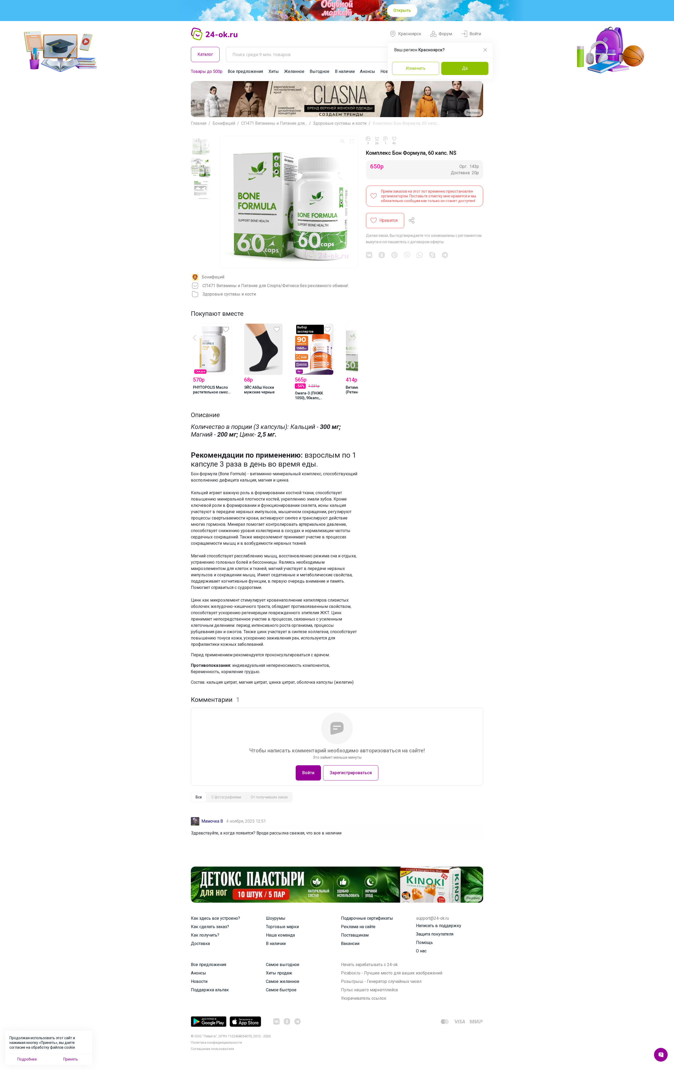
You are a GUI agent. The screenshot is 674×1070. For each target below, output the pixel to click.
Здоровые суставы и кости (339, 123)
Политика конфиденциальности (216, 1042)
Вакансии (350, 943)
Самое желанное (282, 981)
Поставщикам (355, 935)
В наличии (345, 71)
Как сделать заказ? (210, 926)
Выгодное (319, 71)
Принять (70, 1059)
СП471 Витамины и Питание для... (274, 123)
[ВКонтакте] (369, 255)
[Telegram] (445, 255)
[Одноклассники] (382, 255)
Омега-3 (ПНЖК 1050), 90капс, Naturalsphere (309, 396)
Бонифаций (223, 123)
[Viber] (407, 255)
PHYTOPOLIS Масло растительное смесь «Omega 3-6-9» (211, 390)
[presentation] (200, 338)
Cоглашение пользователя (212, 1049)
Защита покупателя (434, 934)
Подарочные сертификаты (367, 918)
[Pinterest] (394, 255)
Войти (475, 33)
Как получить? (205, 935)
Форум (445, 33)
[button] (200, 99)
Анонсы (367, 71)
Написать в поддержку (438, 925)
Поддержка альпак (210, 989)
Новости (199, 981)
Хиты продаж (279, 973)
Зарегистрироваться (351, 772)
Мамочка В (212, 821)
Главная (198, 123)
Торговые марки (282, 926)
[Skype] (432, 255)
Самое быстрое (281, 989)
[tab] (198, 797)
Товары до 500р (206, 71)
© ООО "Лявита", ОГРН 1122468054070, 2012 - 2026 (231, 1036)
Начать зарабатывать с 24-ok (369, 964)
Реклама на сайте (358, 926)
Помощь (424, 942)
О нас (421, 950)
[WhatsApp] (420, 255)
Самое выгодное (282, 964)
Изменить (415, 68)
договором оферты (427, 242)
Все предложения (245, 71)
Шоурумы (275, 918)
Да (465, 68)
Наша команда (280, 935)
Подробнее (27, 1059)
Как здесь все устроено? (215, 918)
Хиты (274, 71)
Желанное (294, 71)
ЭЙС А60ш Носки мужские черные (259, 389)
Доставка (200, 943)
